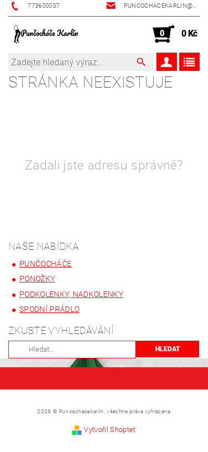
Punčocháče (45, 263)
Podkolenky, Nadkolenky (71, 294)
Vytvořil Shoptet (109, 429)
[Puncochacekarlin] (46, 34)
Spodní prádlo (49, 309)
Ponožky (37, 278)
